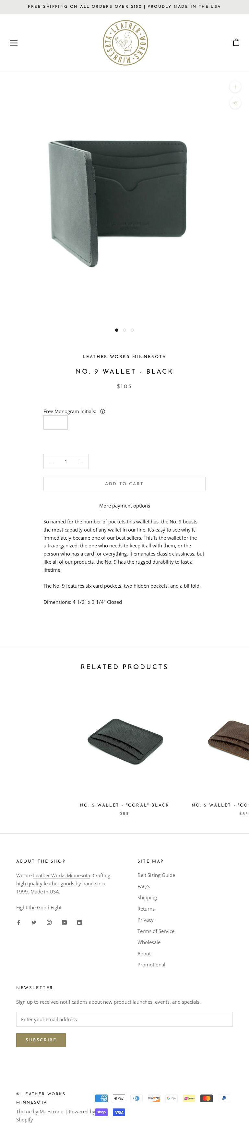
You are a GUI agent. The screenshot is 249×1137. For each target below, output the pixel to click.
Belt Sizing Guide (156, 875)
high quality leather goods (46, 883)
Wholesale (148, 942)
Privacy (145, 919)
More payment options (124, 505)
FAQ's (143, 886)
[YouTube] (64, 922)
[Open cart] (236, 42)
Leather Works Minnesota (61, 875)
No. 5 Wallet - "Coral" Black (125, 805)
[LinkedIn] (79, 922)
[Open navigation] (14, 42)
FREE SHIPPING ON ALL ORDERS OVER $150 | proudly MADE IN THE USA (124, 7)
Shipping (147, 897)
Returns (146, 908)
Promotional (151, 964)
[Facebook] (18, 922)
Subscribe (41, 1040)
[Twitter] (33, 922)
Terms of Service (155, 931)
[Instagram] (49, 922)
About (144, 953)
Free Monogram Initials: (70, 411)
